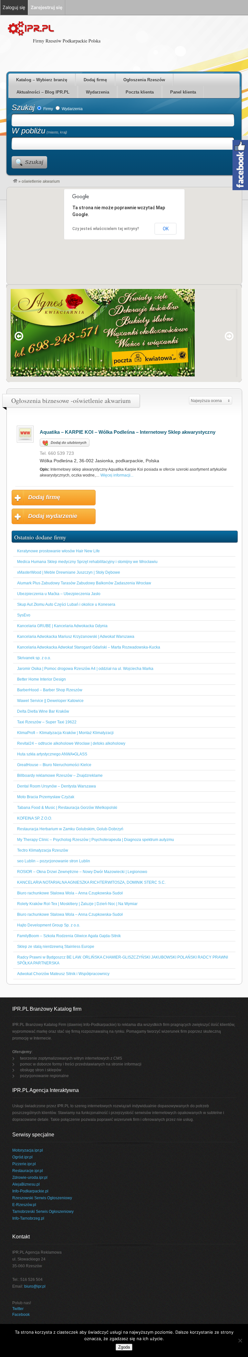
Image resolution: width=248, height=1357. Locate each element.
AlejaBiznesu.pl (26, 1184)
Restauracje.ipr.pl (27, 1170)
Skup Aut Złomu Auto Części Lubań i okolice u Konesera (66, 604)
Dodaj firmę (95, 79)
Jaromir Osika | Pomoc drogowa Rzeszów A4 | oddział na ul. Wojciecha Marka (85, 668)
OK (166, 228)
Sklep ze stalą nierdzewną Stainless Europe (55, 946)
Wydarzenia (97, 92)
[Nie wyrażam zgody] (240, 1340)
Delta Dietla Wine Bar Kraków (43, 711)
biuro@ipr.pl (35, 1286)
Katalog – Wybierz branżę (41, 79)
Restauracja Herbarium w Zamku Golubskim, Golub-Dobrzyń (70, 829)
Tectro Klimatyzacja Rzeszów (42, 850)
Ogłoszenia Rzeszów (144, 79)
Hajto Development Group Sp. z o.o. (48, 925)
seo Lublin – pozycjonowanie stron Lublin (53, 861)
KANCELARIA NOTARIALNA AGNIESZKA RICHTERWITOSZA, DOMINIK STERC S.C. (91, 882)
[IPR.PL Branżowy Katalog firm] (15, 181)
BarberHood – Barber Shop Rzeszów (49, 690)
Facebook (21, 1314)
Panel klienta (183, 92)
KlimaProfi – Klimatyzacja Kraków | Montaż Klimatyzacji (65, 732)
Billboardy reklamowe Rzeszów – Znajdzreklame (60, 775)
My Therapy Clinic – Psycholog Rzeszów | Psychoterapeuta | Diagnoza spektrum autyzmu (95, 839)
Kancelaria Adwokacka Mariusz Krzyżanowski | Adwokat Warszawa (75, 636)
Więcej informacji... (116, 475)
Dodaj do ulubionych (69, 442)
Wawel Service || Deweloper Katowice (50, 700)
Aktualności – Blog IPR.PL (42, 92)
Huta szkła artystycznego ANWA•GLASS (52, 754)
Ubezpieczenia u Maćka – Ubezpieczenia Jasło (58, 594)
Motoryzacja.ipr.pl (27, 1150)
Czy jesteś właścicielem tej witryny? (105, 228)
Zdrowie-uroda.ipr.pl (29, 1177)
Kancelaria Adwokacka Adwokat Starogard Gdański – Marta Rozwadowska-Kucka (88, 647)
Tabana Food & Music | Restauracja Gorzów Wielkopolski (67, 807)
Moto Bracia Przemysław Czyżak (45, 797)
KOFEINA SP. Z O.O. (34, 818)
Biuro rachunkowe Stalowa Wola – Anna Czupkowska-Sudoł (70, 893)
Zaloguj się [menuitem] (14, 7)
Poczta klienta (140, 92)
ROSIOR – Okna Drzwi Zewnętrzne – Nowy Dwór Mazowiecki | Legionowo (82, 871)
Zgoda (124, 1347)
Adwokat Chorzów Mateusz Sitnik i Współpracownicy (63, 974)
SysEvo (23, 615)
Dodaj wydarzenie (52, 516)
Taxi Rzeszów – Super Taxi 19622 (47, 722)
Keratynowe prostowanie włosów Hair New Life (58, 551)
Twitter (18, 1308)
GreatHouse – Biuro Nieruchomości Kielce (54, 765)
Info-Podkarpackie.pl (30, 1191)
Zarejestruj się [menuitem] (46, 7)
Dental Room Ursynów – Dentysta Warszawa (56, 786)
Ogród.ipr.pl (22, 1157)
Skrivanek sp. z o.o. (34, 658)
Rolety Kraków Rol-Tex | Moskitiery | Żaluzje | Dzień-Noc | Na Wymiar (77, 904)
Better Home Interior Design (41, 679)
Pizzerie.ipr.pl (24, 1164)
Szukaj (23, 107)
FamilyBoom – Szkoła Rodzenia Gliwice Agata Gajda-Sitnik (69, 936)
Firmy (47, 109)
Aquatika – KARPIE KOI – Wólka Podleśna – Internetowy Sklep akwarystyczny (127, 432)
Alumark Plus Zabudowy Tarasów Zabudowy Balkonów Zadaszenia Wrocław (84, 583)
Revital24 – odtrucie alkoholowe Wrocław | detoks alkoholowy (71, 743)
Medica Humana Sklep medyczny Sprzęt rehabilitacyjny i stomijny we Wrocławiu (87, 561)
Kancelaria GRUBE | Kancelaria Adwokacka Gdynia (62, 626)
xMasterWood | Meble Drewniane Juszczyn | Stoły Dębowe (68, 572)
